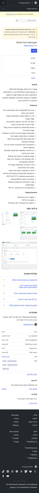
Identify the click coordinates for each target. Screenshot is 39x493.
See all (4, 389)
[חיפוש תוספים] (17, 20)
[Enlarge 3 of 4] (34, 229)
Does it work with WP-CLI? (27, 299)
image (4, 361)
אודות (35, 415)
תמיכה (33, 78)
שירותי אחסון (33, 422)
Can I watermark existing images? (25, 293)
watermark (6, 369)
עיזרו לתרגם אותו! (11, 14)
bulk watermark (12, 361)
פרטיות (35, 425)
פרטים (33, 58)
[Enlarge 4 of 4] (34, 244)
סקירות (33, 63)
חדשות (35, 418)
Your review (33, 389)
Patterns (16, 425)
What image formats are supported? (24, 280)
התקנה (33, 68)
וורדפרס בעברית (27, 467)
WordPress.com (30, 448)
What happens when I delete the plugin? (23, 305)
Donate (15, 438)
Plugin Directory (32, 8)
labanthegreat (29, 45)
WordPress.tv (31, 442)
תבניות (16, 418)
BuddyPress (32, 458)
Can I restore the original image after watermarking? (28, 286)
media (4, 365)
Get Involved (14, 431)
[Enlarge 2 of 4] (16, 214)
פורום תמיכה (33, 403)
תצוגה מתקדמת (32, 374)
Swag (16, 442)
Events (16, 435)
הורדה (34, 51)
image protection (12, 365)
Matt (34, 451)
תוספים (16, 422)
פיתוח (33, 73)
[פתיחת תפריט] (3, 3)
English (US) (5, 356)
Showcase (15, 415)
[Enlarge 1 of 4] (34, 214)
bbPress (33, 455)
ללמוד (35, 431)
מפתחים (34, 438)
